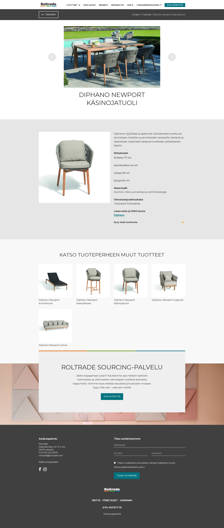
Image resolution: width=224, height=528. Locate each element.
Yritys (96, 500)
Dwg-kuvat (89, 5)
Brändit (103, 5)
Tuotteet (72, 5)
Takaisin (50, 14)
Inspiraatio (117, 5)
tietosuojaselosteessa (125, 467)
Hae (129, 5)
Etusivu (136, 14)
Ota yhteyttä (175, 5)
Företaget (110, 500)
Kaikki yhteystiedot (48, 462)
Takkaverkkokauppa (148, 5)
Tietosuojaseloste (112, 514)
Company (126, 500)
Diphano (119, 215)
